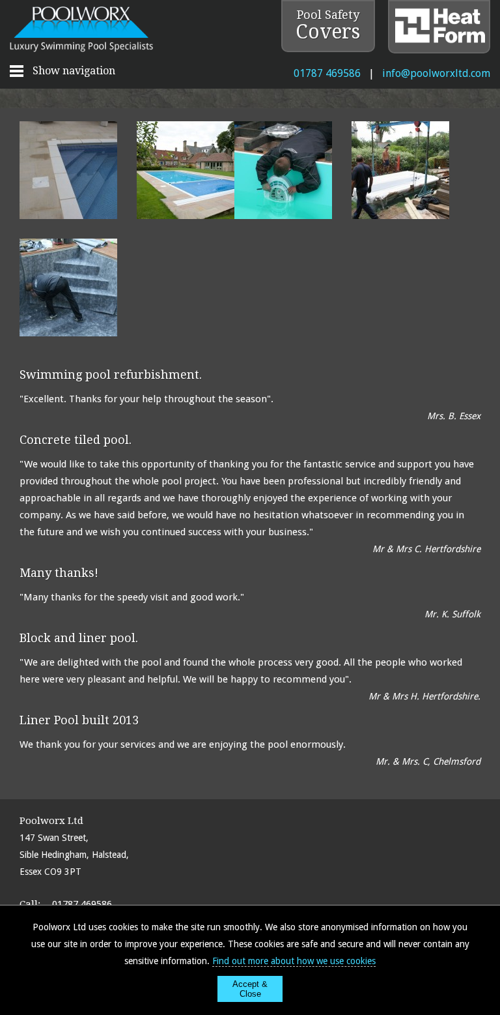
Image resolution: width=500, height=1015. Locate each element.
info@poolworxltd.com (436, 73)
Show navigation (74, 71)
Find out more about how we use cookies (294, 961)
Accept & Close (250, 989)
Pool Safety (328, 25)
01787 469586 (327, 73)
